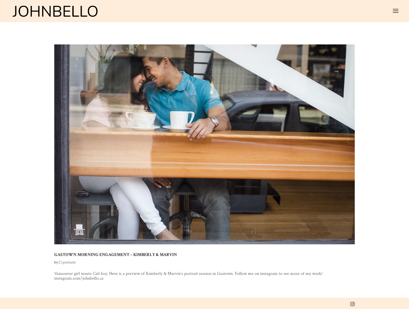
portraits (69, 262)
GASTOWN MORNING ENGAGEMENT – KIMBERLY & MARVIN (115, 255)
